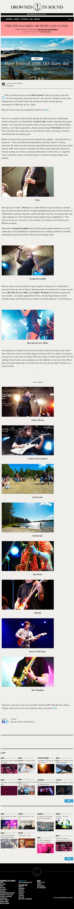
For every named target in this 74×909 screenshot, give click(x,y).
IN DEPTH (2, 888)
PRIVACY (39, 884)
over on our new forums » (48, 29)
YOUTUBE (21, 895)
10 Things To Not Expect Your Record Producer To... (45, 818)
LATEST (3, 753)
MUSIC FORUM (4, 900)
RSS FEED (21, 897)
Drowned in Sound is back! (26, 760)
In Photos (24, 19)
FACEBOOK (21, 888)
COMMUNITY (3, 898)
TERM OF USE (41, 883)
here (4, 98)
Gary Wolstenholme (9, 86)
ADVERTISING (41, 886)
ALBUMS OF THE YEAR (6, 895)
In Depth (16, 19)
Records (9, 19)
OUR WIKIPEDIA (41, 888)
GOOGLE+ (21, 887)
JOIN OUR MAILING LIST (25, 883)
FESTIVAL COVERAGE (6, 896)
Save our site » (37, 14)
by (9, 83)
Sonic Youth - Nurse (24, 835)
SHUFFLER (21, 892)
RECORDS (2, 891)
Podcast (37, 19)
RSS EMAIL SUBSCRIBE (25, 899)
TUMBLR (20, 894)
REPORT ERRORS (4, 903)
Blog (31, 19)
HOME (1, 883)
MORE (68, 801)
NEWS (1, 886)
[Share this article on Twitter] (6, 721)
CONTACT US (22, 881)
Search (69, 19)
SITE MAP (3, 884)
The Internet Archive (46, 32)
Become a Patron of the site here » (23, 721)
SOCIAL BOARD (4, 902)
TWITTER (21, 890)
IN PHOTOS (3, 889)
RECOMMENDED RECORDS (7, 893)
